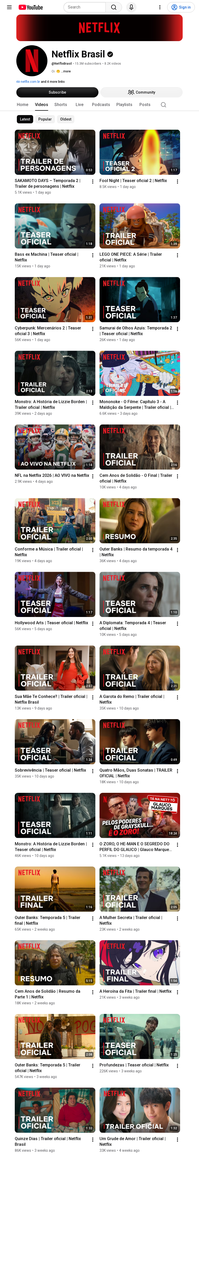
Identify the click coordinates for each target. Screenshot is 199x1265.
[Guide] (9, 7)
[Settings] (160, 7)
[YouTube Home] (30, 7)
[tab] (22, 105)
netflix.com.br (30, 82)
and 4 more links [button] (53, 82)
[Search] (113, 7)
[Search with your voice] (131, 7)
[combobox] (86, 7)
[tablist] (99, 105)
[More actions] (93, 181)
